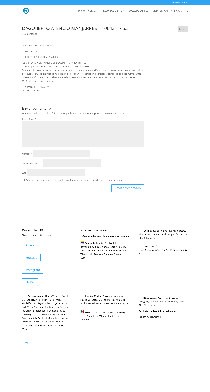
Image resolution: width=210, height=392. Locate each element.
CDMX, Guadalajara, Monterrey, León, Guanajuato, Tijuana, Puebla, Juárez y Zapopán (103, 316)
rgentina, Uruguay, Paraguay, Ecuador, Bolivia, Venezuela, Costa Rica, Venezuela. (161, 301)
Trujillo (165, 249)
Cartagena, (109, 250)
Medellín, (114, 243)
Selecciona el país (177, 2)
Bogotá (99, 243)
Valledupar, (122, 250)
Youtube (31, 257)
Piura (181, 249)
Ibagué (113, 246)
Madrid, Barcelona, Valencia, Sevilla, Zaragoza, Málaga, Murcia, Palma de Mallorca (102, 300)
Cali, (106, 243)
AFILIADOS (176, 11)
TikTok (29, 282)
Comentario (29, 118)
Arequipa (149, 249)
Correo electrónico (32, 163)
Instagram (32, 270)
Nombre (27, 153)
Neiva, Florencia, (95, 250)
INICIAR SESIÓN (160, 11)
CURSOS (92, 11)
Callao (158, 249)
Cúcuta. (84, 257)
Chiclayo (174, 249)
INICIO (81, 11)
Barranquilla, (87, 246)
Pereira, (121, 246)
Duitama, (108, 254)
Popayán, (98, 254)
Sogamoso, (119, 254)
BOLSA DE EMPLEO (138, 11)
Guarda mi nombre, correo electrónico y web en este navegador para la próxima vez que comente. (76, 180)
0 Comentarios (29, 33)
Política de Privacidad (150, 316)
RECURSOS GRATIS (112, 11)
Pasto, (83, 250)
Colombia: (90, 243)
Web (24, 172)
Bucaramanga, (101, 246)
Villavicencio (86, 254)
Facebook (32, 245)
